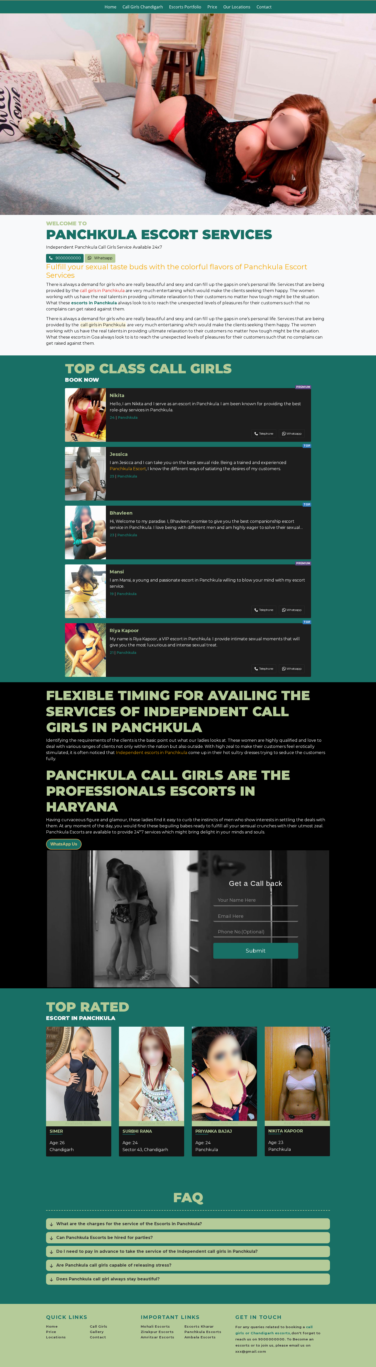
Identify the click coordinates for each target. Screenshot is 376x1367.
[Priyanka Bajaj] (224, 1075)
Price (212, 7)
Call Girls (98, 1326)
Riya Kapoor (124, 630)
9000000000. (272, 1339)
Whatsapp (103, 258)
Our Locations (236, 7)
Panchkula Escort (128, 468)
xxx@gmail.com (250, 1351)
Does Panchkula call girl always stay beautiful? (108, 1279)
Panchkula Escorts (203, 1332)
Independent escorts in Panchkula (151, 752)
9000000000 (67, 258)
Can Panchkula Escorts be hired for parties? (104, 1237)
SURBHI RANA (137, 1131)
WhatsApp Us (63, 844)
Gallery (97, 1332)
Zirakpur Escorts (157, 1332)
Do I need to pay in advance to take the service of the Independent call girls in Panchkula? (157, 1251)
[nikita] (297, 1075)
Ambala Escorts (200, 1337)
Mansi (117, 572)
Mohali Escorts (155, 1326)
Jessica (119, 454)
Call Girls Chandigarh (143, 7)
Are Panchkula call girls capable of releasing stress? (113, 1265)
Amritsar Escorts (157, 1337)
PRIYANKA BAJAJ (213, 1131)
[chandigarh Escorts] (188, 114)
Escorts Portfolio (185, 7)
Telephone (266, 433)
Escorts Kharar (199, 1326)
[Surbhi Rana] (151, 1075)
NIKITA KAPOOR (285, 1131)
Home (110, 7)
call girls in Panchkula (102, 290)
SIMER (56, 1131)
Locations (56, 1337)
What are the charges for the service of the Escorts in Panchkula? (129, 1223)
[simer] (78, 1075)
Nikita (117, 395)
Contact (264, 7)
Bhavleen (121, 513)
